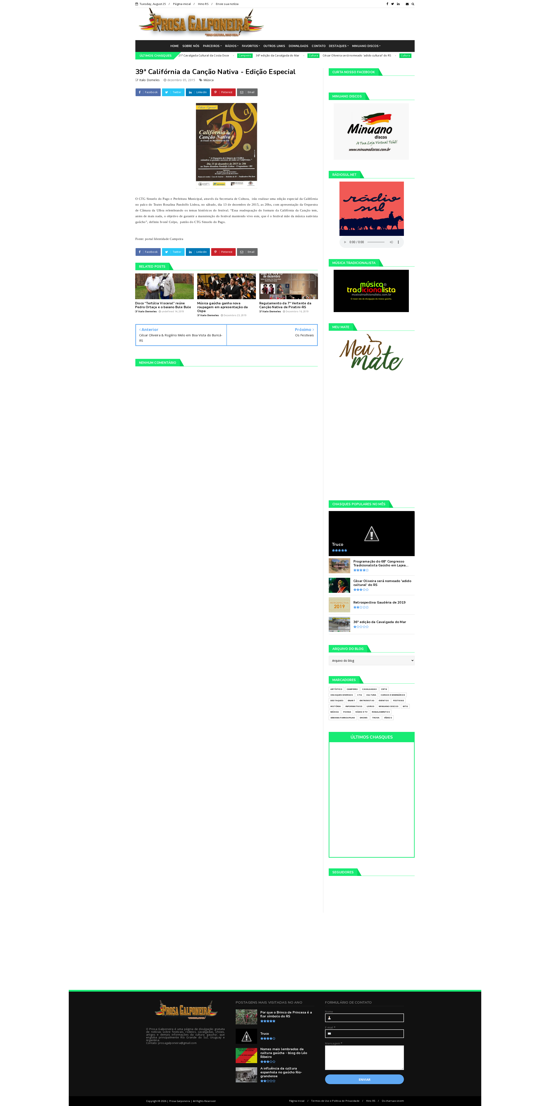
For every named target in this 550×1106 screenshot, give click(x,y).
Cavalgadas (369, 689)
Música (208, 80)
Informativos (353, 706)
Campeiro (208, 55)
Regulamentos (381, 711)
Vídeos (388, 717)
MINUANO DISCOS (365, 46)
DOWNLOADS (299, 46)
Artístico (336, 689)
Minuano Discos (388, 706)
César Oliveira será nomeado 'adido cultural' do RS (320, 55)
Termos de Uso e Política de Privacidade (335, 1101)
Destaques (336, 700)
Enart (351, 700)
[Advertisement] (342, 24)
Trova (376, 717)
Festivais (398, 700)
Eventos (384, 700)
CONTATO (318, 46)
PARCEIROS (211, 46)
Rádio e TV (361, 711)
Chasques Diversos (341, 694)
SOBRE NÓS (191, 46)
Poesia (347, 711)
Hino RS (203, 4)
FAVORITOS (250, 46)
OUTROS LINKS (274, 46)
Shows (364, 717)
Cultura (276, 55)
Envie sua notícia (227, 4)
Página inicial (182, 4)
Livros (370, 706)
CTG (359, 694)
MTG (405, 706)
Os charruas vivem (393, 1101)
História (335, 706)
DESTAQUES (338, 46)
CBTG (384, 689)
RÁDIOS (231, 46)
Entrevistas (367, 700)
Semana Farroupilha (342, 717)
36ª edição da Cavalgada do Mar (241, 55)
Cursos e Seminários (393, 694)
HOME (174, 46)
